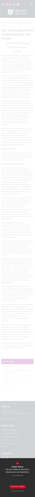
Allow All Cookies (17, 486)
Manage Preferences (17, 491)
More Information (17, 475)
